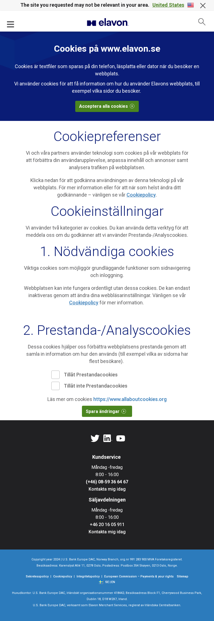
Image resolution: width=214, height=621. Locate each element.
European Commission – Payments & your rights (139, 576)
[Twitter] (95, 438)
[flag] (102, 581)
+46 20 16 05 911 (107, 524)
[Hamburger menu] (10, 24)
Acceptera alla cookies (103, 106)
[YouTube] (120, 438)
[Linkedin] (107, 438)
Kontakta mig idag (107, 489)
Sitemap (182, 576)
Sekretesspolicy (37, 576)
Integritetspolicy (88, 576)
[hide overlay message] (203, 5)
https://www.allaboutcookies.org (130, 399)
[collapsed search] (202, 21)
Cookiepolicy (141, 195)
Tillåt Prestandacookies (91, 375)
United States (168, 5)
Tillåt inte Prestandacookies (95, 386)
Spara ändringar (103, 411)
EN (113, 582)
